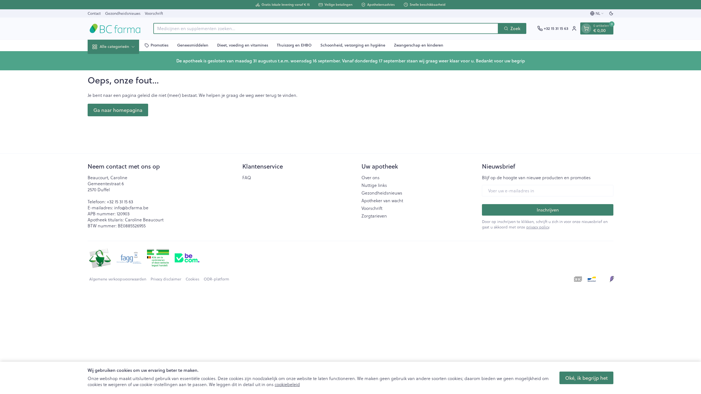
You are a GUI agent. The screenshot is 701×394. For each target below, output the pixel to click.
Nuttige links (374, 185)
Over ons (370, 178)
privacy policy (537, 227)
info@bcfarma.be (131, 207)
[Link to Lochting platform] (611, 279)
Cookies (192, 279)
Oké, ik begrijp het (586, 377)
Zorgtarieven (374, 216)
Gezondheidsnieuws (122, 13)
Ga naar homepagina (117, 110)
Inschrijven (548, 210)
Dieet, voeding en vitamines (242, 45)
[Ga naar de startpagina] (115, 28)
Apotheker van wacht (382, 201)
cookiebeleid (287, 384)
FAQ (246, 178)
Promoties (159, 45)
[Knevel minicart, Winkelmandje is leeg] (586, 28)
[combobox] (325, 28)
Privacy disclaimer (166, 279)
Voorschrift (154, 13)
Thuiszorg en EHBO (294, 45)
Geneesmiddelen (192, 45)
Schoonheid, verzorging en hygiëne (352, 45)
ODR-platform (216, 279)
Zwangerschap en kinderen (418, 45)
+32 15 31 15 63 (120, 201)
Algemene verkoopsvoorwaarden (117, 279)
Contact (94, 13)
